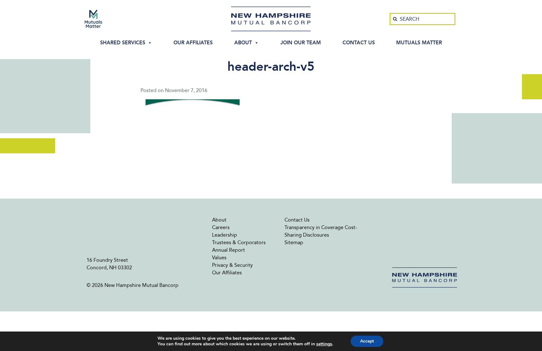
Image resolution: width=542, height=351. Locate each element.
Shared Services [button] (122, 43)
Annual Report (228, 250)
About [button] (243, 43)
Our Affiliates (193, 43)
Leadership (224, 235)
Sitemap (293, 242)
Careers (221, 227)
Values (219, 258)
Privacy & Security (232, 265)
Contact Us (359, 43)
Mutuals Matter (419, 43)
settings (324, 344)
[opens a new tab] (93, 18)
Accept (367, 341)
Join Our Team (300, 43)
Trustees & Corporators (239, 242)
